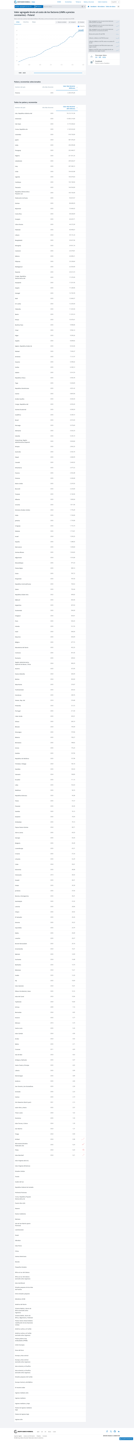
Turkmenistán (19, 690)
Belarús (17, 737)
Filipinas (17, 261)
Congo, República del (21, 404)
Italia (16, 515)
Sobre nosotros (102, 2)
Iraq (16, 166)
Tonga (17, 1134)
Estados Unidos (20, 1171)
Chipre (17, 912)
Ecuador (17, 780)
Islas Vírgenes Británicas (22, 1166)
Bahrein (17, 954)
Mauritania (18, 684)
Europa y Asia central (21, 1355)
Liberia (17, 1070)
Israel (17, 536)
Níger (17, 335)
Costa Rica (18, 214)
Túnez (17, 801)
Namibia (17, 769)
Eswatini (17, 817)
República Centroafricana (23, 584)
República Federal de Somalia (24, 1187)
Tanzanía (18, 187)
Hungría (17, 219)
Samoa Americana (20, 1256)
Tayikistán (18, 1002)
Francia (17, 473)
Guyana (17, 362)
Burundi (17, 489)
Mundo (17, 1262)
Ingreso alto (19, 1419)
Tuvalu (17, 1176)
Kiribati (17, 1139)
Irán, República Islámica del (23, 113)
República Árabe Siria (21, 594)
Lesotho (17, 938)
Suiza (16, 573)
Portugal (18, 711)
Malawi (17, 351)
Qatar (17, 589)
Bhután (17, 727)
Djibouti (17, 600)
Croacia (17, 854)
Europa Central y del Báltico (24, 1382)
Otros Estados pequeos (22, 1294)
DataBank (94, 6)
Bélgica (17, 642)
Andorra (17, 1081)
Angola (17, 288)
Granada (17, 1092)
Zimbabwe (18, 822)
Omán (17, 885)
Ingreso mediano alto (21, 1393)
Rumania (18, 658)
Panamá (17, 806)
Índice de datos (110, 6)
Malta (17, 933)
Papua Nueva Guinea (21, 827)
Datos (33, 2)
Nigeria (17, 156)
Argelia (17, 341)
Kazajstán (18, 282)
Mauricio (18, 637)
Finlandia (18, 706)
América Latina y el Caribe (23, 1329)
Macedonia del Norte (21, 647)
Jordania (17, 891)
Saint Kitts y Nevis (21, 1107)
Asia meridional (20, 1283)
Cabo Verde (18, 716)
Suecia (17, 394)
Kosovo (17, 1018)
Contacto (45, 1436)
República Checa (20, 378)
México (17, 256)
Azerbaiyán (18, 901)
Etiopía (17, 446)
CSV (96, 57)
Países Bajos (19, 568)
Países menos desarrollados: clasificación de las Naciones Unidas (24, 1323)
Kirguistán (18, 579)
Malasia (17, 531)
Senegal (17, 293)
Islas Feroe (18, 1246)
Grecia (17, 748)
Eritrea (17, 1007)
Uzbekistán (18, 161)
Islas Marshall (19, 1155)
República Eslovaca (21, 795)
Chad (16, 330)
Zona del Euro (19, 1350)
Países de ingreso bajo (22, 1414)
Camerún (18, 251)
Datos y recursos (89, 2)
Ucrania (17, 505)
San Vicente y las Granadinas (24, 1086)
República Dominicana (22, 388)
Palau (17, 1150)
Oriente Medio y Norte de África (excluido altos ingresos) (23, 1310)
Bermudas (18, 1012)
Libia (16, 785)
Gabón (17, 372)
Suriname (18, 959)
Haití (16, 631)
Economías (68, 2)
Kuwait (17, 880)
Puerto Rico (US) (20, 1203)
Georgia (17, 838)
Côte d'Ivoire (19, 224)
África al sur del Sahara (22, 1272)
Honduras (18, 695)
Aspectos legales (18, 1436)
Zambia (17, 753)
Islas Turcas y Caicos (21, 1123)
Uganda (17, 177)
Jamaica (17, 520)
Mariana (17, 1219)
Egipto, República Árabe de (23, 346)
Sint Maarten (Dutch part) (23, 1102)
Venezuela (18, 875)
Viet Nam (18, 124)
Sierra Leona (19, 832)
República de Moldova (22, 758)
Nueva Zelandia (20, 674)
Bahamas (18, 970)
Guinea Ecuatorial (20, 409)
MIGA (49, 1432)
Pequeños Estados (21, 1267)
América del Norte (20, 1304)
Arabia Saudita (19, 399)
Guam (17, 1235)
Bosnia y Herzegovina (22, 896)
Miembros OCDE (20, 1299)
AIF (42, 1432)
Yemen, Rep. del (20, 700)
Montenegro (19, 1076)
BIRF (38, 1432)
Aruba (17, 1039)
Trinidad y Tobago (20, 764)
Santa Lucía (18, 1028)
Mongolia (18, 245)
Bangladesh (18, 240)
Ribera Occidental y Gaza (23, 991)
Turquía (17, 494)
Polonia (17, 93)
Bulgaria (17, 843)
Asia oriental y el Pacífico (23, 1366)
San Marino (18, 1129)
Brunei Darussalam (21, 943)
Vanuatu (17, 774)
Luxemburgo (19, 848)
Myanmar (18, 208)
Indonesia (18, 119)
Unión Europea (19, 1345)
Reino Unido (19, 483)
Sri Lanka (18, 304)
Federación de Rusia (21, 198)
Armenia (17, 356)
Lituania (17, 859)
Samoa (17, 1097)
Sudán (17, 975)
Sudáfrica (18, 415)
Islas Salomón (19, 986)
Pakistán (18, 230)
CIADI (54, 1432)
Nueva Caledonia (20, 1214)
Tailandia (18, 309)
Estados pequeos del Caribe (23, 1377)
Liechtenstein (19, 1230)
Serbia (17, 367)
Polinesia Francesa (21, 1192)
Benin (17, 314)
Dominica (18, 1118)
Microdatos (101, 6)
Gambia (17, 811)
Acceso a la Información (29, 1436)
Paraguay (18, 150)
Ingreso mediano (20, 1398)
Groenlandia (19, 949)
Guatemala (18, 610)
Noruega (18, 425)
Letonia (17, 906)
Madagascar (19, 267)
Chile (16, 171)
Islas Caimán (19, 1033)
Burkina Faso (19, 325)
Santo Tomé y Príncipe (22, 1065)
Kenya (17, 319)
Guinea (17, 203)
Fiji (16, 980)
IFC (45, 1432)
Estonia (17, 922)
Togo (16, 383)
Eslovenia (18, 869)
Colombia (18, 134)
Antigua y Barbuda (21, 1060)
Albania (17, 499)
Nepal (17, 457)
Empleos (39, 1436)
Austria (17, 668)
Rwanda (17, 272)
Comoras (18, 653)
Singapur (18, 616)
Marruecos (18, 547)
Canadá (17, 462)
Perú (16, 621)
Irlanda (17, 626)
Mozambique (19, 563)
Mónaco (17, 1023)
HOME (59, 2)
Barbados (18, 965)
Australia (18, 452)
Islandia (17, 436)
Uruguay (17, 526)
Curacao (17, 1049)
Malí (16, 298)
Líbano (17, 235)
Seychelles (18, 928)
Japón (17, 140)
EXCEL (104, 57)
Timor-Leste (19, 1113)
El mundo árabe (20, 1387)
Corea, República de (21, 129)
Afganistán (18, 557)
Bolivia (17, 679)
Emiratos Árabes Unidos (22, 510)
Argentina (18, 605)
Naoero (17, 1208)
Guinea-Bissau (19, 552)
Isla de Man (18, 1055)
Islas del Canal (19, 996)
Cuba (16, 864)
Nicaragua (18, 732)
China (17, 1251)
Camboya (18, 182)
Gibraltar (18, 1240)
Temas (78, 2)
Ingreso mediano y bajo (22, 1403)
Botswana (18, 743)
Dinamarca (18, 468)
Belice (17, 1044)
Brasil (17, 420)
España (17, 542)
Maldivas (18, 790)
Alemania (18, 431)
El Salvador (18, 917)
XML (100, 57)
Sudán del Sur (19, 1182)
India (16, 145)
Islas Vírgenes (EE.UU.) (22, 1160)
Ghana (17, 721)
